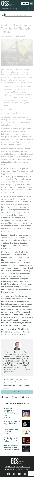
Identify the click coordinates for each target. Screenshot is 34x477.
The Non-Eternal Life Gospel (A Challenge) (11, 439)
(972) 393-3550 (9, 467)
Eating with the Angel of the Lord (11, 430)
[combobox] (14, 8)
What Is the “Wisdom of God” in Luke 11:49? (12, 422)
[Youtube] (19, 473)
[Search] (30, 8)
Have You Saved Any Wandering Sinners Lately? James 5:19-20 (12, 447)
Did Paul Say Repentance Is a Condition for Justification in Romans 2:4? (12, 411)
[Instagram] (24, 473)
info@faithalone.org (23, 467)
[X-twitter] (14, 473)
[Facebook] (8, 473)
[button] (31, 3)
